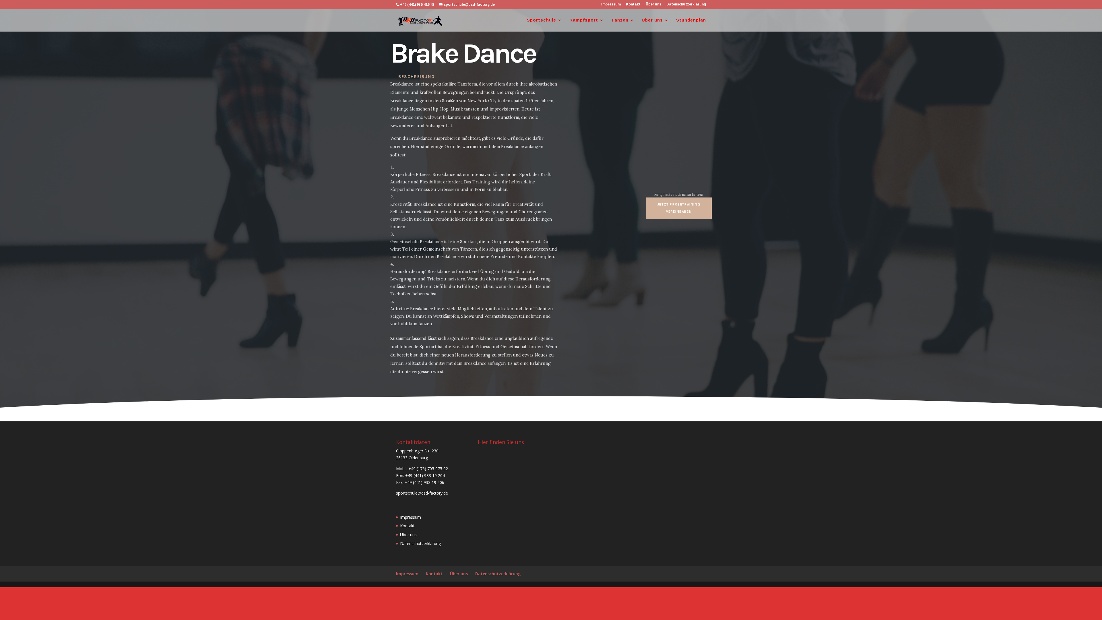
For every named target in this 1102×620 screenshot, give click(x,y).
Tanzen (619, 20)
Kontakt (633, 4)
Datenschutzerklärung (686, 4)
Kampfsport (583, 20)
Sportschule (541, 20)
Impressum (611, 4)
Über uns (653, 4)
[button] (679, 208)
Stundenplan (691, 20)
